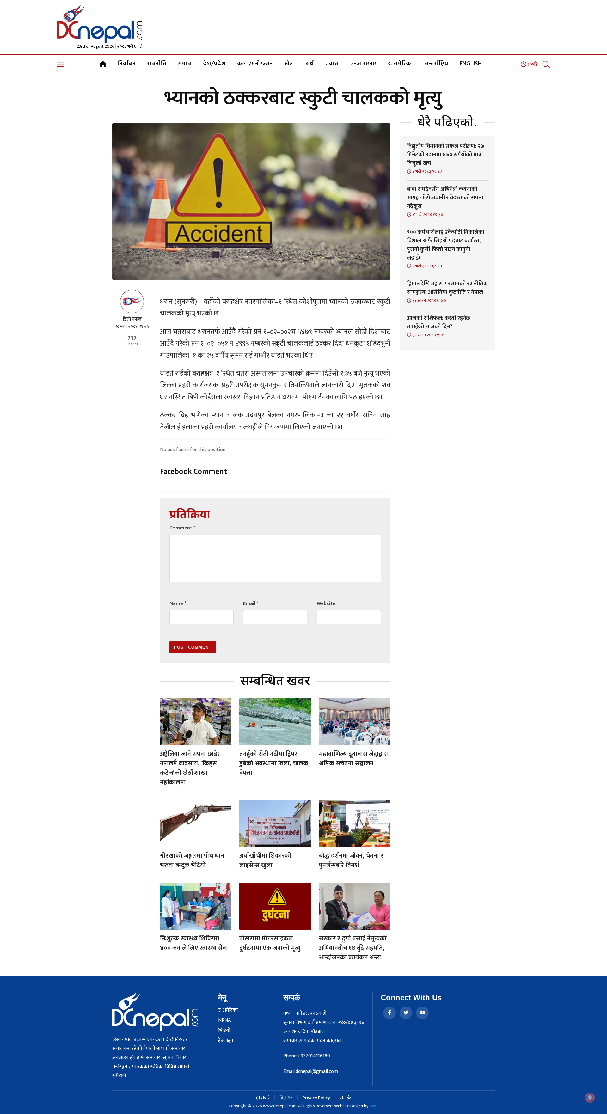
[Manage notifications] (590, 1098)
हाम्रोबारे (263, 1097)
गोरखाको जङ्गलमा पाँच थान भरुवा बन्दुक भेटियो (192, 860)
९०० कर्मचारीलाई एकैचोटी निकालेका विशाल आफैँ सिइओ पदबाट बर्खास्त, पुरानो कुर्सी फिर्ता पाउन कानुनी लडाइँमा (445, 245)
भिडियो (224, 1030)
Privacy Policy (316, 1097)
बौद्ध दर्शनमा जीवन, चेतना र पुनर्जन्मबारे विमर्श (351, 860)
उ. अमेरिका (400, 64)
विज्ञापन (286, 1097)
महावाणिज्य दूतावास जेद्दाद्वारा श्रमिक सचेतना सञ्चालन (354, 759)
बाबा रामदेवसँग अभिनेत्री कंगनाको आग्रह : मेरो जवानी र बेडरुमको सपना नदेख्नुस (445, 198)
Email (251, 603)
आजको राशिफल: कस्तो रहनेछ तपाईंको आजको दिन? (438, 323)
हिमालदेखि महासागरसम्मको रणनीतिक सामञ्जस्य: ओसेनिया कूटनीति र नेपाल (447, 288)
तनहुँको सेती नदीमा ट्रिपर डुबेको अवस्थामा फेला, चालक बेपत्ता (273, 763)
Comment (182, 528)
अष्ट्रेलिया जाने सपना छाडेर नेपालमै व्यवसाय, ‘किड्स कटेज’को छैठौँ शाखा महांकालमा (190, 768)
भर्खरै (532, 65)
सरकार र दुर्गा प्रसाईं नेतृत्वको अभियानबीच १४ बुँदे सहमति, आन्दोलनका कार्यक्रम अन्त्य (353, 948)
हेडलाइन (225, 1040)
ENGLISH (471, 64)
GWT (374, 1106)
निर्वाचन (127, 64)
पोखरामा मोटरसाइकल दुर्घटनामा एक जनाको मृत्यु (269, 943)
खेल (289, 64)
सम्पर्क (345, 1097)
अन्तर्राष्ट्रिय (436, 64)
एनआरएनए (363, 64)
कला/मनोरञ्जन (255, 64)
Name (177, 603)
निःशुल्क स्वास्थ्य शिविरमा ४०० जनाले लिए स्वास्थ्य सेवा (194, 943)
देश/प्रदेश (214, 64)
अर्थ (309, 64)
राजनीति (156, 64)
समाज (185, 64)
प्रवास (332, 64)
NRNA (224, 1020)
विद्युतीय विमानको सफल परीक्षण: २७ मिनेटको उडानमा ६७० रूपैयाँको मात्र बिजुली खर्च (445, 155)
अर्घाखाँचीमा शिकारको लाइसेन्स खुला (265, 860)
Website (326, 603)
